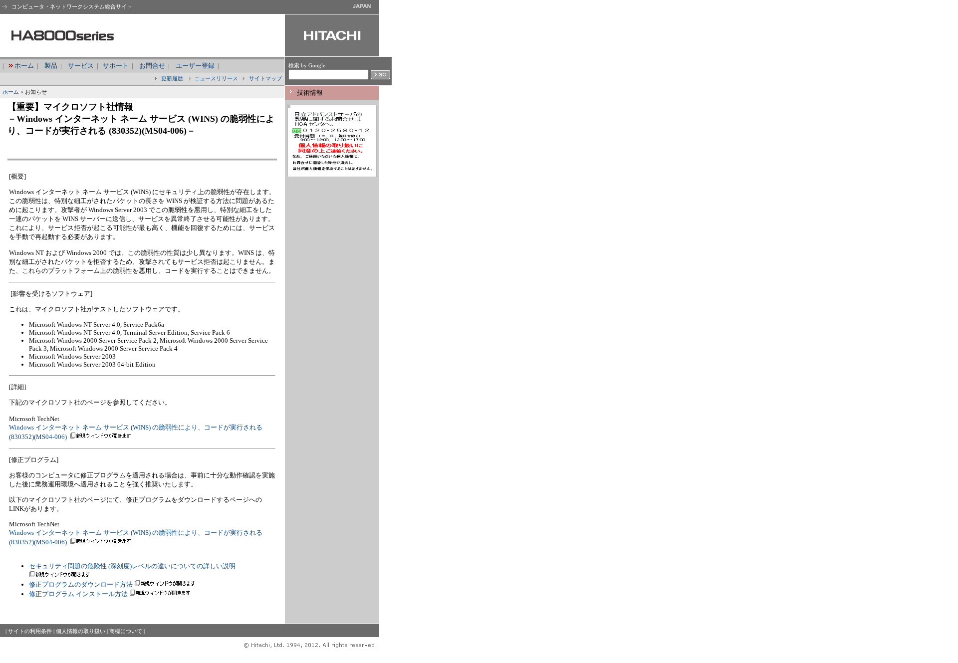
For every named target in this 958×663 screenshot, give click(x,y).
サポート (116, 65)
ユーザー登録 (195, 65)
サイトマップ (264, 78)
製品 (50, 65)
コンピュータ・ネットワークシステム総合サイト (71, 6)
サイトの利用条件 (30, 631)
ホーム (24, 65)
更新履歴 (171, 78)
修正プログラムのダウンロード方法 (81, 584)
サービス (81, 65)
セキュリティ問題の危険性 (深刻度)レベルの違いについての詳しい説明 (132, 566)
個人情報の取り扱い (80, 631)
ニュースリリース (216, 78)
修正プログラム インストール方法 (78, 594)
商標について (125, 631)
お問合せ (152, 65)
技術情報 (310, 92)
